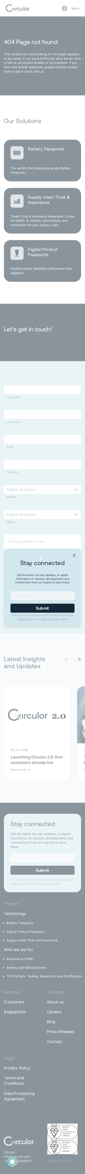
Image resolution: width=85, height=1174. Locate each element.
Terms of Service (50, 619)
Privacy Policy (26, 619)
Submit (42, 608)
